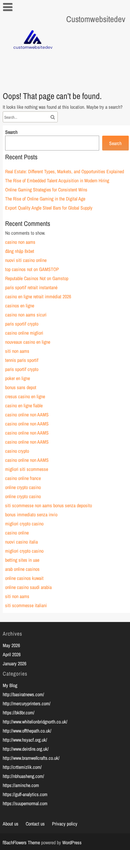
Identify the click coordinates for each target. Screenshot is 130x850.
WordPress (72, 842)
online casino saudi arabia (28, 587)
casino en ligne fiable (24, 405)
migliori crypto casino (24, 523)
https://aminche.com (21, 785)
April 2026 (12, 654)
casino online (17, 532)
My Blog (10, 685)
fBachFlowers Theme (21, 842)
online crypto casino (23, 487)
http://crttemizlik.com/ (22, 767)
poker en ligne (17, 378)
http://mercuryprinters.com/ (26, 703)
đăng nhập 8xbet (19, 251)
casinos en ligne (19, 305)
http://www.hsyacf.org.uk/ (25, 739)
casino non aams (20, 242)
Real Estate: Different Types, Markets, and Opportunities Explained (64, 171)
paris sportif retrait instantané (31, 287)
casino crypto (17, 451)
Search (11, 132)
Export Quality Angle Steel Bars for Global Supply (49, 207)
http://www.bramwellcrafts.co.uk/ (31, 758)
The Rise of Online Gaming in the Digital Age (45, 198)
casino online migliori (24, 332)
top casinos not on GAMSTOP (32, 269)
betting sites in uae (22, 560)
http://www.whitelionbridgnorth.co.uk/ (35, 721)
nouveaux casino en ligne (27, 342)
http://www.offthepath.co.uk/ (27, 730)
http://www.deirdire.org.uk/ (26, 749)
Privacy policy (64, 823)
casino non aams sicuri (26, 314)
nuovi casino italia (21, 541)
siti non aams (17, 351)
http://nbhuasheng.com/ (23, 776)
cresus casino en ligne (25, 396)
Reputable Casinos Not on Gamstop (36, 278)
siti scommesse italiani (26, 605)
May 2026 (11, 645)
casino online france (23, 478)
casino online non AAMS (27, 414)
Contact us (35, 823)
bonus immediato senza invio (31, 514)
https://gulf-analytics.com (25, 794)
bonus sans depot (20, 387)
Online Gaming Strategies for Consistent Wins (46, 189)
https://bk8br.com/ (18, 712)
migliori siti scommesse (26, 469)
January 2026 (14, 663)
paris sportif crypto (21, 323)
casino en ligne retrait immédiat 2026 (38, 296)
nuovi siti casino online (26, 260)
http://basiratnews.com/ (23, 694)
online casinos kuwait (24, 578)
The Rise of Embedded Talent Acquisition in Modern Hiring (57, 180)
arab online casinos (22, 569)
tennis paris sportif (21, 360)
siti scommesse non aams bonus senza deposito (48, 505)
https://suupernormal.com (25, 803)
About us (10, 823)
